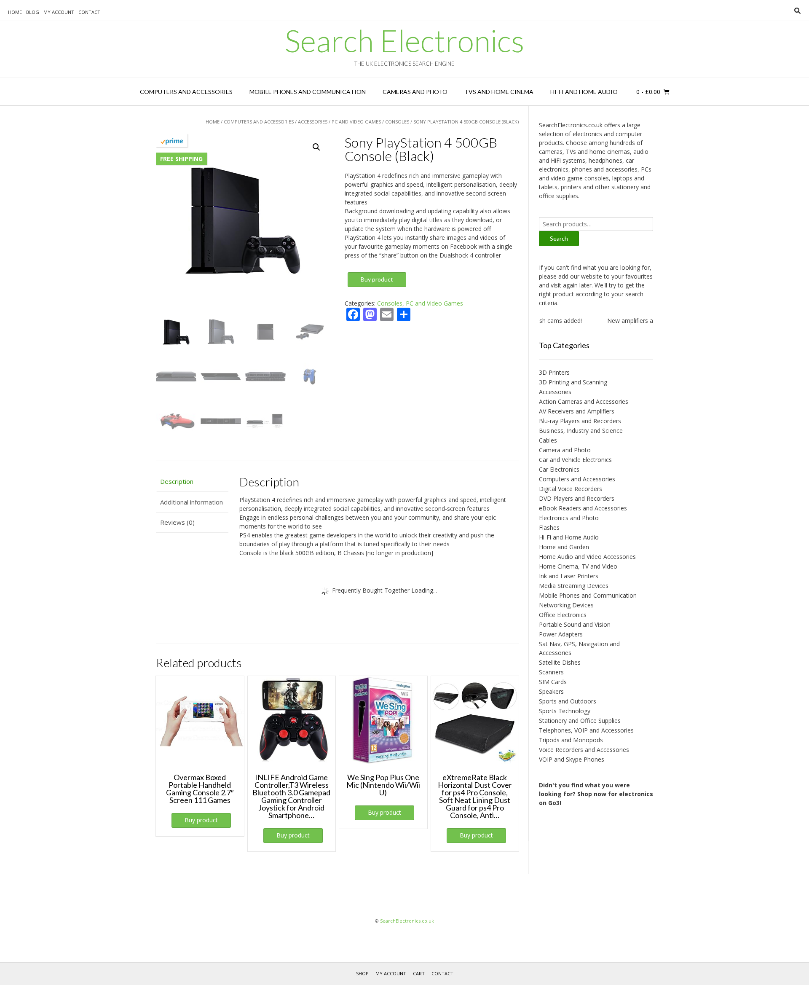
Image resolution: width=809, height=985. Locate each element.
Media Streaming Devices (573, 586)
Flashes (549, 527)
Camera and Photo (565, 450)
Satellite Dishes (560, 662)
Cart (419, 973)
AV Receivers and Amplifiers (576, 411)
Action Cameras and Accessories (583, 401)
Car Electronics (559, 469)
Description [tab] (176, 481)
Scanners (551, 672)
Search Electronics (404, 40)
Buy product (377, 279)
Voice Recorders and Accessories (584, 750)
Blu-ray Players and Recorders (580, 421)
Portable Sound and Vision (575, 624)
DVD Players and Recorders (576, 498)
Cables (548, 440)
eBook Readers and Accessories (583, 508)
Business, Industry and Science (581, 431)
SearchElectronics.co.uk (407, 921)
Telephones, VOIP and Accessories (586, 730)
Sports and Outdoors (567, 701)
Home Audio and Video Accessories (587, 557)
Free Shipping (181, 159)
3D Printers (554, 372)
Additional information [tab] (191, 502)
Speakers (551, 691)
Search (559, 238)
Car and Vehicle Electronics (575, 460)
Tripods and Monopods (571, 740)
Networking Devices (566, 605)
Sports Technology (564, 711)
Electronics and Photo (569, 518)
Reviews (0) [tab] (177, 522)
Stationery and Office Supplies (580, 721)
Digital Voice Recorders (570, 489)
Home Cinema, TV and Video (578, 566)
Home (15, 12)
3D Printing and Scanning (573, 382)
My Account (58, 12)
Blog (32, 12)
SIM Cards (553, 682)
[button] (316, 147)
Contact (89, 12)
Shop (362, 973)
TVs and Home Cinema (498, 91)
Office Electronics (563, 615)
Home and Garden (564, 547)
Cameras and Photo (415, 91)
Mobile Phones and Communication (307, 91)
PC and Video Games (356, 121)
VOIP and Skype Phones (571, 759)
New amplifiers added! (623, 321)
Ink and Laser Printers (568, 576)
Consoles (397, 121)
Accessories (312, 121)
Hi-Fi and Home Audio (584, 91)
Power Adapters (561, 634)
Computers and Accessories (186, 91)
